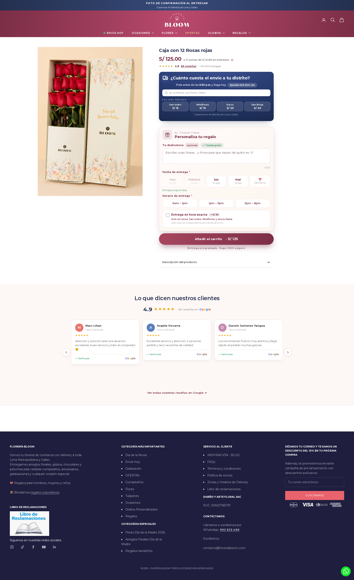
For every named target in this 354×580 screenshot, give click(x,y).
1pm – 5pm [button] (216, 203)
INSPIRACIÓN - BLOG (223, 455)
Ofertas (192, 32)
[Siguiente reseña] (288, 352)
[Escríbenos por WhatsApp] (346, 571)
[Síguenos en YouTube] (44, 547)
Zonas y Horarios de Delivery (227, 482)
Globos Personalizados (141, 509)
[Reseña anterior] (66, 352)
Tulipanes (132, 496)
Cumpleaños (134, 482)
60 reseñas (188, 66)
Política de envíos (219, 475)
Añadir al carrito (216, 239)
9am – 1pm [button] (180, 203)
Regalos (240, 32)
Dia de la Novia (136, 455)
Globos (214, 32)
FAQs (211, 462)
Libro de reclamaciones (224, 489)
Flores (168, 32)
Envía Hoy (115, 32)
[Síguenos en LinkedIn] (54, 547)
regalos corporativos (45, 492)
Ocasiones (141, 32)
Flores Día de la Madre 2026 (145, 532)
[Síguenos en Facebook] (33, 547)
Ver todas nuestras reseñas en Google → (177, 392)
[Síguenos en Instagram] (12, 547)
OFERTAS (132, 475)
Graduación (133, 468)
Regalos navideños (138, 551)
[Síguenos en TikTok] (22, 547)
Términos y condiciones (224, 468)
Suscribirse (315, 495)
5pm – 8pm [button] (253, 203)
